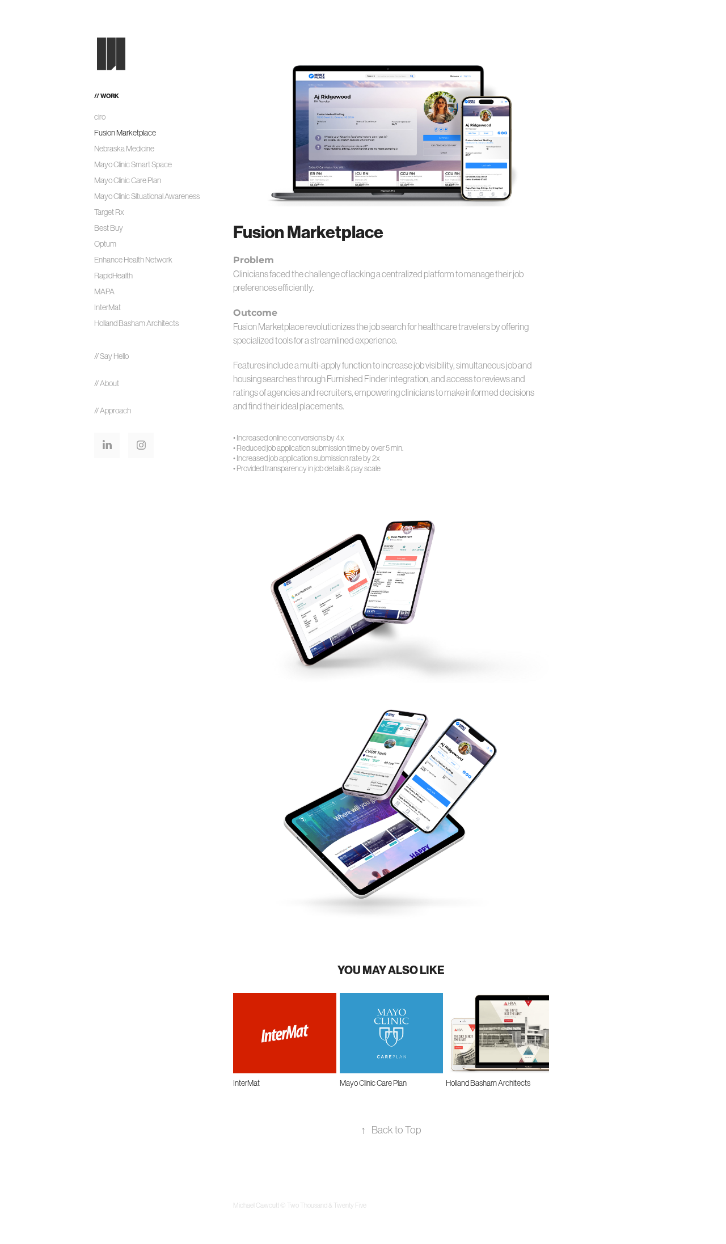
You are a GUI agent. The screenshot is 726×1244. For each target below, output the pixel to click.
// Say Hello (111, 356)
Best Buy (108, 227)
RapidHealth (113, 275)
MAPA (104, 291)
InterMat (107, 307)
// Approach (112, 410)
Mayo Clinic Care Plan (127, 180)
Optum (105, 243)
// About (106, 383)
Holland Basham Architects (136, 323)
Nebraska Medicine (124, 148)
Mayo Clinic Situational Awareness (147, 196)
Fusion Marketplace (125, 132)
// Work (106, 96)
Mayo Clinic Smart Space (133, 164)
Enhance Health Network (133, 259)
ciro (99, 116)
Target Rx (109, 212)
